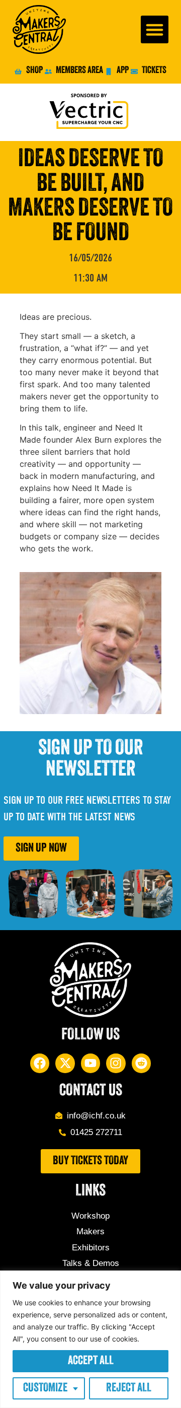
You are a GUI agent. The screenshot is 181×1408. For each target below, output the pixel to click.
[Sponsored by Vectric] (90, 112)
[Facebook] (39, 1063)
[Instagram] (115, 1063)
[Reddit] (141, 1063)
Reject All (128, 1388)
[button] (155, 30)
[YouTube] (90, 1063)
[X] (64, 1063)
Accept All (91, 1361)
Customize (45, 1388)
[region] (90, 1339)
